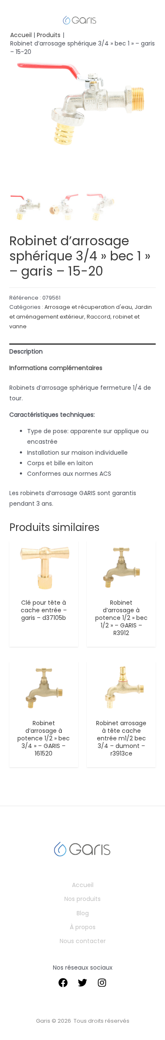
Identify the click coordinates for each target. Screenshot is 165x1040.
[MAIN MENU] (18, 20)
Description (26, 351)
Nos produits (82, 899)
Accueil (83, 885)
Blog (83, 913)
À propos (83, 927)
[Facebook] (63, 982)
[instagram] (102, 982)
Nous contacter (83, 941)
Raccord (98, 316)
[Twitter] (82, 982)
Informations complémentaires (55, 368)
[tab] (82, 351)
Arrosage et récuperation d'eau (88, 307)
